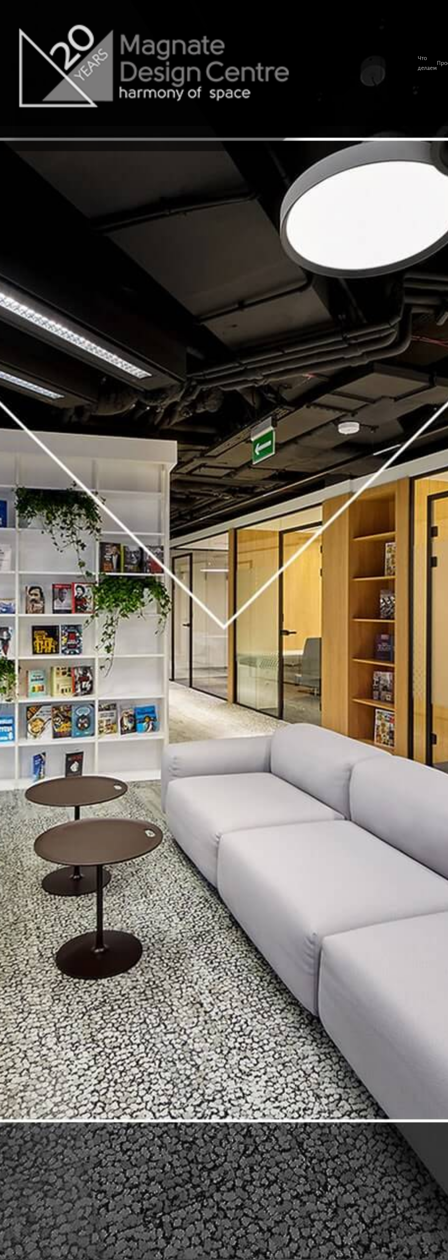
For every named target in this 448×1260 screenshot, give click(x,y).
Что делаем (427, 63)
